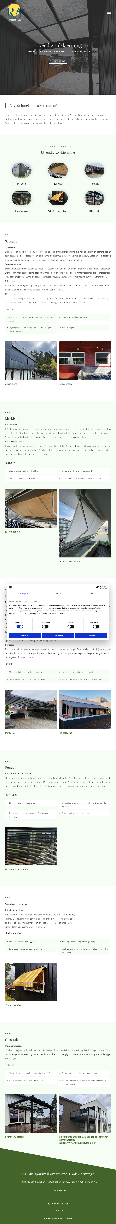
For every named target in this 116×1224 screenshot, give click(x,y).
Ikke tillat (24, 635)
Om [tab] (92, 594)
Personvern (68, 1219)
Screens (21, 183)
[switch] (45, 626)
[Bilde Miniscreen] (85, 360)
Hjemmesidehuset (57, 1219)
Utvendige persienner (17, 869)
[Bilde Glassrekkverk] (85, 1113)
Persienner (21, 211)
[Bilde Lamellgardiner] (31, 360)
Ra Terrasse (65, 732)
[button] (67, 12)
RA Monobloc (12, 531)
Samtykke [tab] (24, 594)
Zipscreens (11, 383)
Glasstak (94, 211)
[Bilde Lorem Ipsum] (31, 1113)
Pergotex (10, 732)
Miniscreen (65, 383)
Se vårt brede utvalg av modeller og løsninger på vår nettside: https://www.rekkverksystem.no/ (83, 1139)
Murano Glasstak (14, 1136)
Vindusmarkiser (58, 211)
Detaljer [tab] (58, 594)
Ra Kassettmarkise (69, 561)
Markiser (58, 183)
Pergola (94, 183)
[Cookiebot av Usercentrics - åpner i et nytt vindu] (97, 587)
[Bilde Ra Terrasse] (85, 709)
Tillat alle (91, 635)
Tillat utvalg (58, 635)
